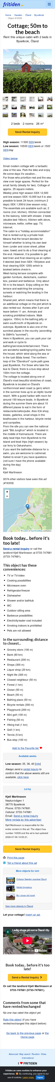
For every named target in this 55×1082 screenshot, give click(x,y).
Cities (43, 1054)
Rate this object (12, 1019)
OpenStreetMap (36, 531)
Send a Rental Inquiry (26, 977)
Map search (25, 1054)
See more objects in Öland (19, 906)
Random (36, 1054)
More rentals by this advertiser (23, 819)
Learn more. (28, 1077)
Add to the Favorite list (25, 748)
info (38, 763)
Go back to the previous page (23, 1033)
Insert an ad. (33, 914)
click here (23, 777)
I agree (40, 1077)
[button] (27, 507)
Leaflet (25, 531)
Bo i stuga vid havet (25, 895)
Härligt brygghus (24, 887)
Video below (10, 158)
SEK (31, 142)
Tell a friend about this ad (22, 863)
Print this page (15, 857)
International (28, 1057)
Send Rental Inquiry (27, 132)
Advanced (13, 1054)
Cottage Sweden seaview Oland (31, 879)
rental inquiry (30, 769)
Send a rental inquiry (16, 549)
